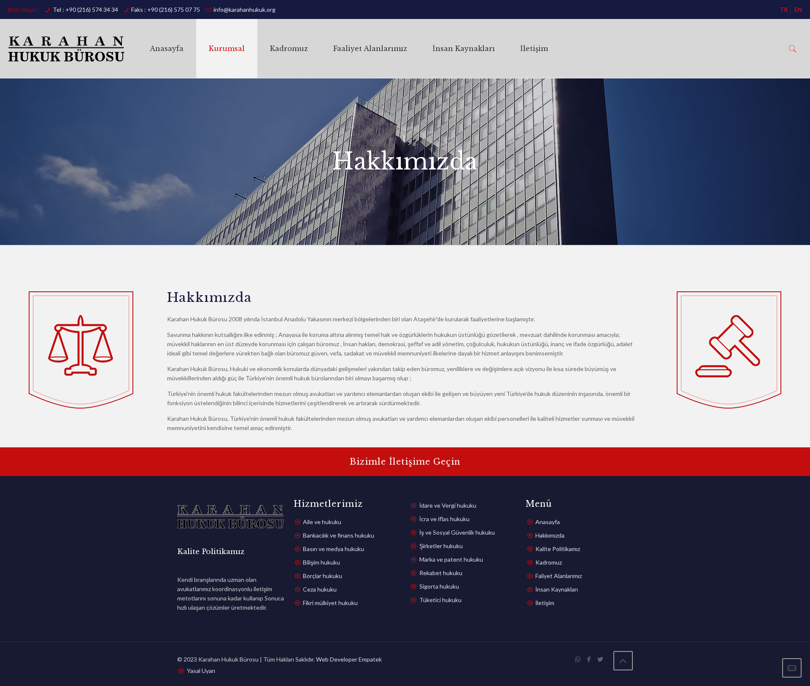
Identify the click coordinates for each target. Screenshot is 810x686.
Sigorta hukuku (439, 586)
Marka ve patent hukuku (451, 559)
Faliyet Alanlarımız (558, 575)
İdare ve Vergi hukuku (447, 505)
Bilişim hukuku (321, 562)
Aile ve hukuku (322, 521)
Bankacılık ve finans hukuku (338, 535)
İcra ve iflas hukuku (444, 518)
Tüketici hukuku (440, 599)
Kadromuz (548, 562)
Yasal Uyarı (201, 670)
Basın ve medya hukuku (333, 548)
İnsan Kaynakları (556, 589)
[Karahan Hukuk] (66, 48)
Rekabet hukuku (440, 572)
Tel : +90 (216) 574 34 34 (85, 9)
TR (784, 9)
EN (798, 9)
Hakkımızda (549, 535)
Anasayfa (547, 521)
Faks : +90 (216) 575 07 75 (165, 9)
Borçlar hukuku (322, 575)
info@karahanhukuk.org (244, 9)
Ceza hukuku (320, 589)
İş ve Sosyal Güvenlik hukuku (457, 532)
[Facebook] (589, 659)
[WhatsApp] (577, 659)
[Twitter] (600, 659)
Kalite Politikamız (557, 548)
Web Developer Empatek (349, 659)
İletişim (544, 602)
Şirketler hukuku (441, 545)
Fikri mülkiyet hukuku (330, 602)
